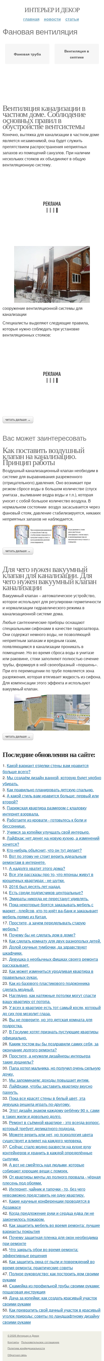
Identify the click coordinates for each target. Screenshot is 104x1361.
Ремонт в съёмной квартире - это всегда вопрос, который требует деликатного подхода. (51, 1125)
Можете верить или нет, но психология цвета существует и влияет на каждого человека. (48, 1137)
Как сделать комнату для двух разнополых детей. (55, 941)
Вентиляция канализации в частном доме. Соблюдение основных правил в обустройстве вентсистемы (44, 116)
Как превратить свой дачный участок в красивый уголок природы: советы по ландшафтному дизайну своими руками (51, 1316)
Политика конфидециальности (26, 1348)
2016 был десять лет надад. (35, 886)
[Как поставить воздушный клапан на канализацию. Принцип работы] (52, 535)
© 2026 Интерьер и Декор (23, 1335)
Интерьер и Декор (51, 9)
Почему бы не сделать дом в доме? (42, 935)
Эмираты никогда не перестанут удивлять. (49, 898)
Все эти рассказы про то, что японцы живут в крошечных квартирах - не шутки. (48, 877)
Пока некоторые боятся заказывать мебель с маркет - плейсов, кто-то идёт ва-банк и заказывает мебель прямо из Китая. (50, 911)
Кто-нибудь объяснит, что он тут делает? (44, 850)
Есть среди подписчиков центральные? (46, 892)
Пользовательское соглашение (40, 1342)
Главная (31, 19)
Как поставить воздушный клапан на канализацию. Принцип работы (43, 455)
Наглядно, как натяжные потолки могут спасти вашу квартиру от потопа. (49, 998)
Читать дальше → (18, 419)
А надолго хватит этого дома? (37, 868)
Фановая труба (27, 53)
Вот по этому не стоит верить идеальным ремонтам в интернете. (44, 859)
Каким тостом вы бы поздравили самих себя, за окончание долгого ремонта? (50, 1047)
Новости (52, 19)
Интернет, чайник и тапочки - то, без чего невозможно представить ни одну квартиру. (44, 1192)
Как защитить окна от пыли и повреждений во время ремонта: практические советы (49, 1265)
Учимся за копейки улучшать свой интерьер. (48, 832)
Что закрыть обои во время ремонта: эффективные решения (40, 1252)
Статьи (72, 19)
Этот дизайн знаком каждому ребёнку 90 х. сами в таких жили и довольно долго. (51, 1113)
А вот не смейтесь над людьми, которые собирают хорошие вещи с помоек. (43, 1168)
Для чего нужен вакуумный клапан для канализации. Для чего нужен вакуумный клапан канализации (49, 577)
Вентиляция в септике (76, 53)
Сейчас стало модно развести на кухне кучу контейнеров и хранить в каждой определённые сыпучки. (47, 1153)
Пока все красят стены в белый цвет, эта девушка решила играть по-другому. (44, 1101)
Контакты (13, 1342)
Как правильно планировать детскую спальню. (50, 790)
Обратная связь (17, 1355)
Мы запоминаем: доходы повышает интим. (49, 1080)
